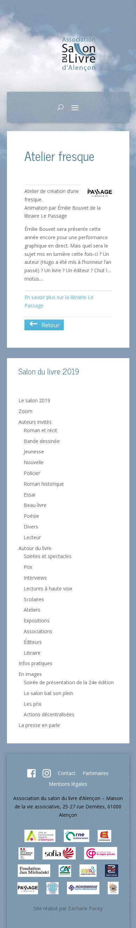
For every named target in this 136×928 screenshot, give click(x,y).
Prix (28, 567)
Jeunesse (34, 451)
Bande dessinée (42, 441)
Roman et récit (40, 430)
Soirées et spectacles (47, 556)
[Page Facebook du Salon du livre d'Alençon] (31, 775)
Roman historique (44, 484)
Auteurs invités (35, 422)
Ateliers (32, 609)
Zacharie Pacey (85, 908)
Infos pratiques (35, 663)
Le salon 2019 (34, 400)
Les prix (32, 704)
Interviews (35, 577)
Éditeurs (33, 642)
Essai (29, 494)
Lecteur (32, 537)
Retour (49, 325)
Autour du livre (34, 548)
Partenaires (95, 773)
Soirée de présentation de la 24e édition (69, 682)
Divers (31, 526)
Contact (67, 773)
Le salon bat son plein (48, 693)
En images (30, 674)
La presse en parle (39, 725)
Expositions (37, 620)
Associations (38, 631)
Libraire (32, 652)
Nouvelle (34, 462)
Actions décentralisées (49, 714)
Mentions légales (68, 784)
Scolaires (34, 599)
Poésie (31, 516)
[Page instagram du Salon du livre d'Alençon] (47, 775)
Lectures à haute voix (48, 588)
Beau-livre (35, 505)
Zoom (25, 411)
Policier (32, 473)
